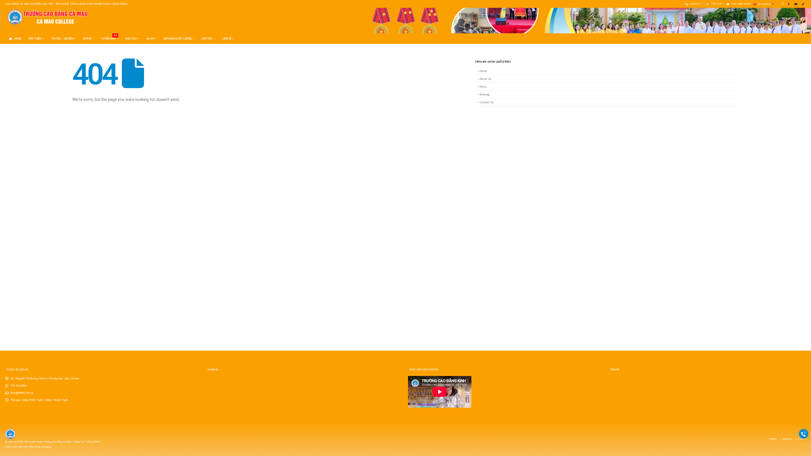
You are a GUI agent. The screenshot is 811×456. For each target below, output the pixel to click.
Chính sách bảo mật (16, 446)
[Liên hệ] (803, 434)
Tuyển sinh (109, 37)
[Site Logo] (47, 17)
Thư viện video (741, 3)
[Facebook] (789, 4)
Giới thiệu (34, 38)
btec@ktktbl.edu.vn (21, 392)
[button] (782, 4)
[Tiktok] (803, 4)
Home (17, 38)
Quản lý (695, 3)
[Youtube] (796, 4)
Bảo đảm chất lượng (178, 38)
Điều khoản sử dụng (40, 446)
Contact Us (486, 102)
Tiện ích (716, 3)
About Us (485, 78)
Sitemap (484, 94)
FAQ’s (773, 438)
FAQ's (483, 86)
